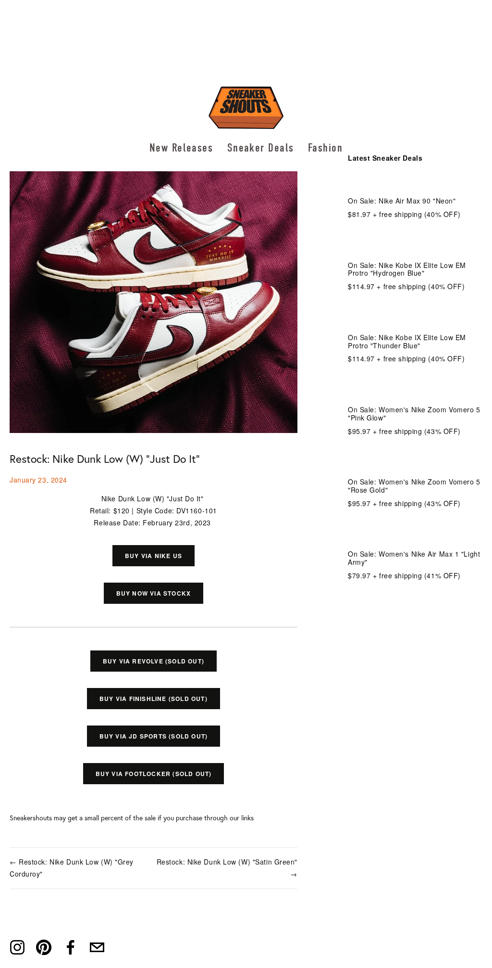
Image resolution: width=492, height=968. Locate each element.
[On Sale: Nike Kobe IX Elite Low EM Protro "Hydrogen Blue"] (415, 245)
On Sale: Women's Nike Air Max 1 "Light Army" (414, 558)
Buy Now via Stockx (153, 593)
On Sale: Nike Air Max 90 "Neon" (401, 200)
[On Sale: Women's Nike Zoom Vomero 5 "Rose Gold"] (415, 461)
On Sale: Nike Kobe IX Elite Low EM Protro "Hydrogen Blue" (407, 269)
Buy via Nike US (153, 555)
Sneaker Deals (260, 147)
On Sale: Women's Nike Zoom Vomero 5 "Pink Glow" (414, 413)
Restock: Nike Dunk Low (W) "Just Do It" (105, 459)
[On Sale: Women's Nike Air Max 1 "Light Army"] (415, 533)
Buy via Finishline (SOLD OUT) (153, 698)
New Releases (181, 147)
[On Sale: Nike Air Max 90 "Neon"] (405, 185)
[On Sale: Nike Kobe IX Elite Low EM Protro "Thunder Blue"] (415, 317)
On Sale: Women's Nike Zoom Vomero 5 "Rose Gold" (414, 486)
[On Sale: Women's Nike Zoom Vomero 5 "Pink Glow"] (415, 389)
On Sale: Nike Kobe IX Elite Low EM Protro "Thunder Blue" (407, 341)
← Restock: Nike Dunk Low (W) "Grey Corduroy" (72, 868)
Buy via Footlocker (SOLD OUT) (154, 773)
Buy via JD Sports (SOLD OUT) (153, 736)
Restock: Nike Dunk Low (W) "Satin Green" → (227, 868)
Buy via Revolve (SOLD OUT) (153, 661)
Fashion (325, 147)
